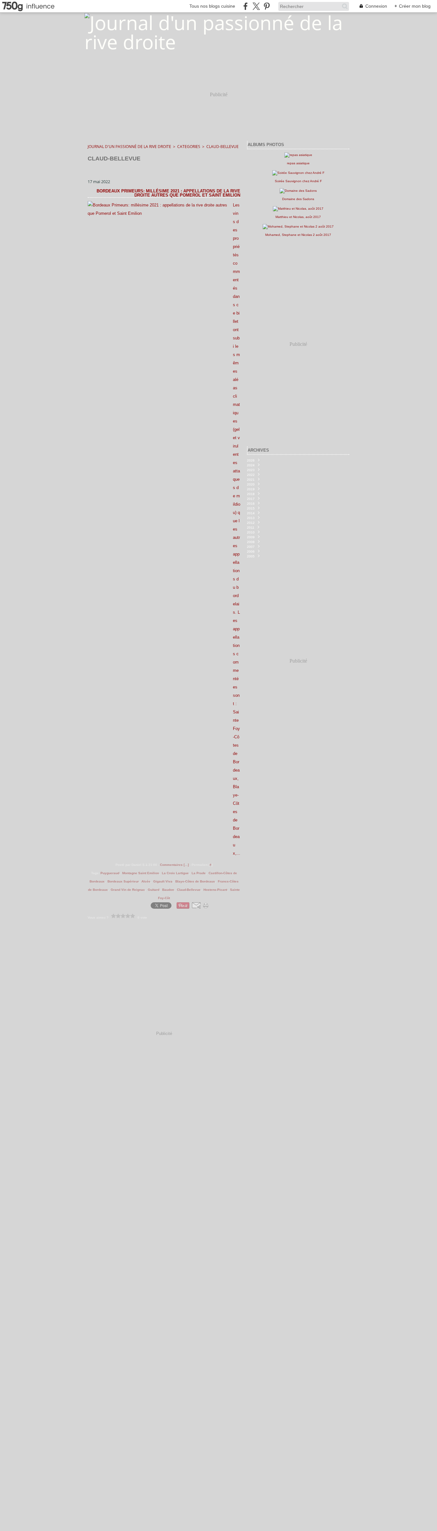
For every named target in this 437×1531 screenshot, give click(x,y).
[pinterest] (267, 6)
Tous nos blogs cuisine (212, 6)
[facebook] (246, 6)
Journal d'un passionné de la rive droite (129, 146)
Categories (188, 146)
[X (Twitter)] (256, 6)
